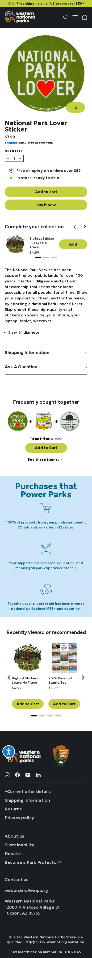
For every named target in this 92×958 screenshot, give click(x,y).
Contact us (16, 879)
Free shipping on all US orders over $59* (50, 3)
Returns (13, 809)
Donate (13, 853)
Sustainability (19, 844)
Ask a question (21, 367)
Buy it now (46, 205)
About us (14, 836)
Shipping (11, 142)
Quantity (14, 151)
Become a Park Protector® (33, 862)
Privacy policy (19, 817)
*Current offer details (28, 791)
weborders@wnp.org (26, 890)
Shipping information (27, 352)
